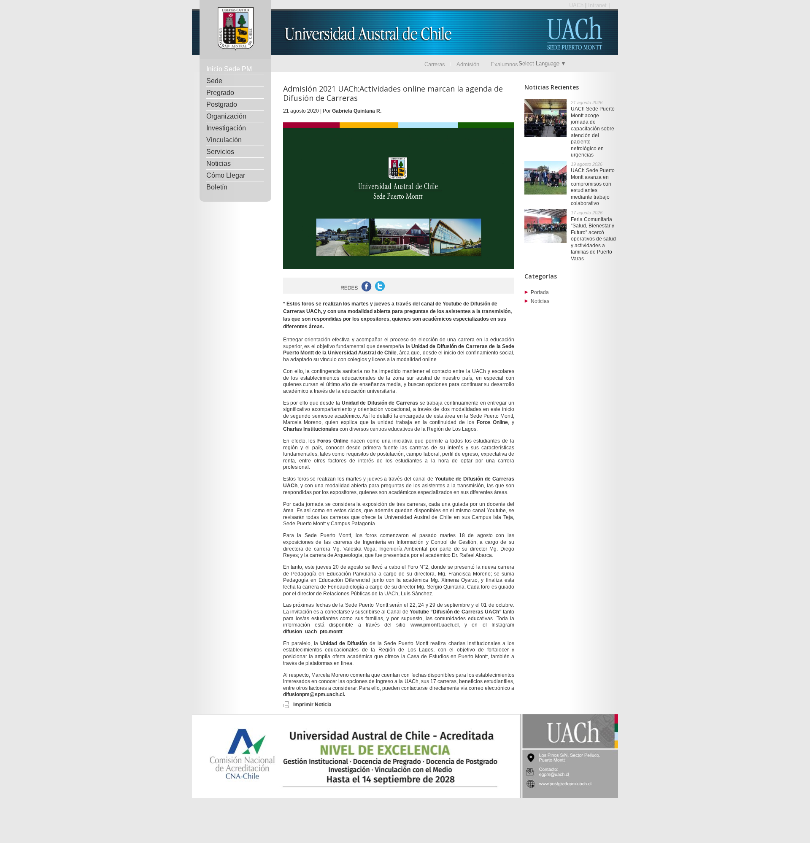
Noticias (218, 163)
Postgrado (221, 104)
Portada (540, 292)
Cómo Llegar (225, 175)
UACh (577, 5)
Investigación (226, 128)
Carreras (434, 64)
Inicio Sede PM (229, 69)
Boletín (216, 187)
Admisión (467, 64)
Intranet (598, 5)
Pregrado (220, 92)
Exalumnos (504, 64)
